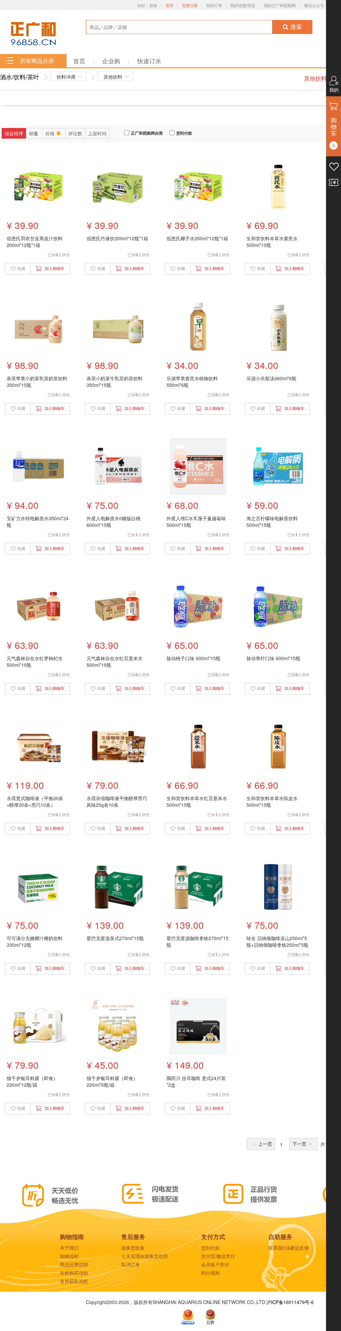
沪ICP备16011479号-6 (290, 1302)
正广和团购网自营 (147, 133)
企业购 (112, 60)
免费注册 (190, 5)
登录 (169, 5)
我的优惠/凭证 (242, 5)
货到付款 (184, 133)
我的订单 (214, 5)
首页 (80, 60)
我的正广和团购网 (280, 5)
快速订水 (149, 60)
